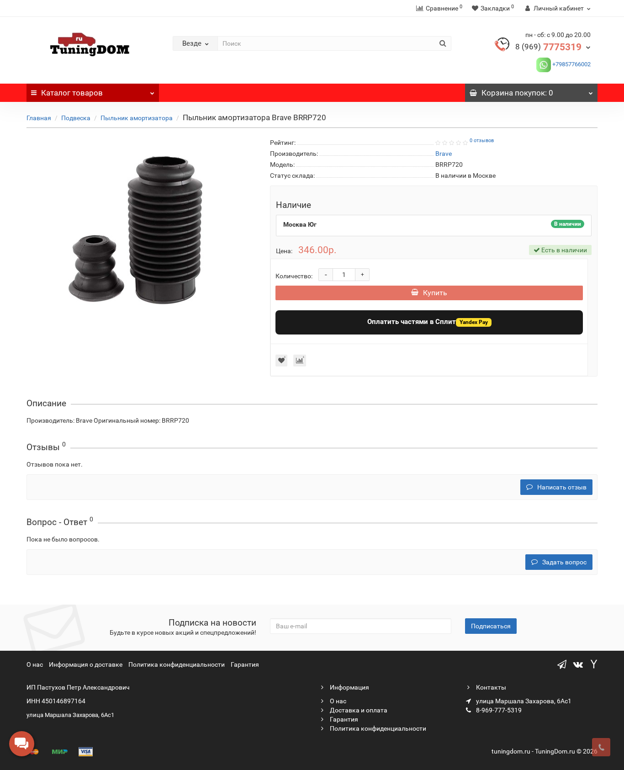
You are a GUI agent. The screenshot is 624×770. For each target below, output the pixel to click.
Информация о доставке (85, 664)
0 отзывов (482, 140)
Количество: (293, 276)
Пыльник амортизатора (136, 118)
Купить (435, 292)
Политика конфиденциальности (176, 664)
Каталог (72, 92)
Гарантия (245, 664)
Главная (38, 118)
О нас (34, 664)
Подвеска (75, 118)
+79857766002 (571, 64)
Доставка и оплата (357, 710)
